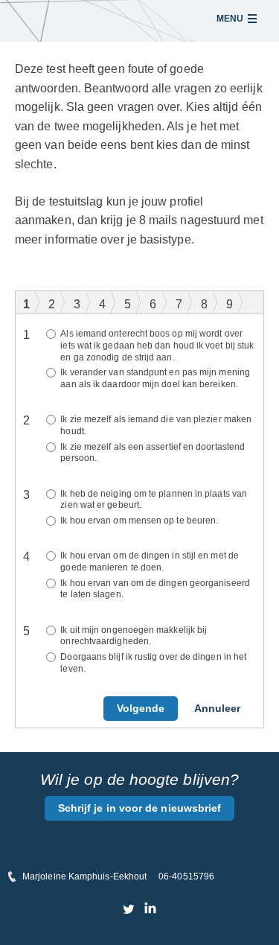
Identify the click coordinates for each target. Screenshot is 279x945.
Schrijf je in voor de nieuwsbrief (140, 808)
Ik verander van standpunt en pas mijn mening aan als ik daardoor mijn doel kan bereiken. (155, 378)
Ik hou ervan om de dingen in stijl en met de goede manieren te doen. (149, 561)
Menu (230, 18)
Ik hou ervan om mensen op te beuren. (139, 520)
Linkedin (149, 908)
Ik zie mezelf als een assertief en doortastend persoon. (152, 453)
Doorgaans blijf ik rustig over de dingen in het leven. (153, 663)
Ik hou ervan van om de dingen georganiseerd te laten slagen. (154, 589)
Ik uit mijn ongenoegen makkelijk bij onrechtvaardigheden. (133, 636)
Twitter (129, 908)
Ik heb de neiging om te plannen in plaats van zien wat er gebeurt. (153, 500)
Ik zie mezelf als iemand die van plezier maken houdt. (155, 425)
